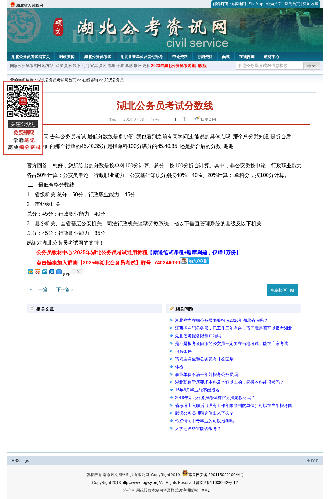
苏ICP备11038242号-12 (217, 482)
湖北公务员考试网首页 (30, 56)
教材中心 (271, 56)
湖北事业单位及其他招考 (142, 56)
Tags (25, 460)
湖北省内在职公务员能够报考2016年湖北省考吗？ (221, 320)
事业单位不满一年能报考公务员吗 (206, 374)
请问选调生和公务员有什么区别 (204, 359)
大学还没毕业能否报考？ (198, 428)
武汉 (59, 65)
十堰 (120, 65)
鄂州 (111, 65)
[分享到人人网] (51, 272)
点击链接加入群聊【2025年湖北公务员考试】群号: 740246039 (108, 262)
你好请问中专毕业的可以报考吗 (204, 420)
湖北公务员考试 (97, 56)
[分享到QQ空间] (30, 272)
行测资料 (205, 56)
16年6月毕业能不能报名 (197, 390)
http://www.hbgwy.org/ (141, 482)
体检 (179, 366)
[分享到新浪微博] (37, 272)
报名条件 (183, 351)
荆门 (85, 65)
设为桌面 (274, 4)
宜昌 (94, 65)
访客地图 (238, 4)
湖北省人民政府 (29, 5)
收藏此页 (255, 289)
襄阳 (77, 65)
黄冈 (103, 65)
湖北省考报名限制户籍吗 (198, 335)
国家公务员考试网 (25, 65)
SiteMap (256, 4)
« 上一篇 (38, 289)
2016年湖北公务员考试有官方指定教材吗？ (215, 397)
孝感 (129, 65)
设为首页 (292, 4)
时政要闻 (67, 56)
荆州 (137, 65)
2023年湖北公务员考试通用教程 (179, 65)
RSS (16, 460)
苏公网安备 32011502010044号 (216, 475)
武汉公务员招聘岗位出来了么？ (204, 413)
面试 (226, 56)
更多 (146, 65)
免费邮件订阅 (282, 290)
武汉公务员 (114, 80)
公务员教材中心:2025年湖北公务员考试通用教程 (138, 252)
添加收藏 (310, 4)
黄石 (68, 65)
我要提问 (208, 119)
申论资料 (180, 56)
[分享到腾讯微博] (44, 272)
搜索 (311, 66)
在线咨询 (247, 56)
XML (206, 490)
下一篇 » (65, 289)
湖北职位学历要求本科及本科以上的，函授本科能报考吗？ (229, 382)
